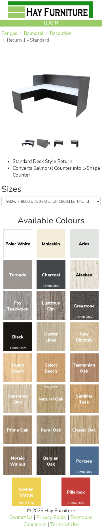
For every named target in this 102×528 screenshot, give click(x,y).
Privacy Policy (51, 517)
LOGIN (51, 23)
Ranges (9, 33)
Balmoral (33, 33)
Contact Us (21, 517)
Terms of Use (64, 524)
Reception (61, 33)
